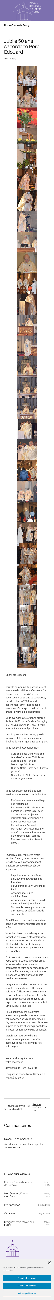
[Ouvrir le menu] (48, 25)
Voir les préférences (27, 1293)
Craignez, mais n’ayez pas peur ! (19, 1223)
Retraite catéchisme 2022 (41, 1106)
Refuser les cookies (27, 1285)
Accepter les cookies (27, 1278)
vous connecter (23, 1144)
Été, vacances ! (13, 1205)
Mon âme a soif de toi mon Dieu (16, 1195)
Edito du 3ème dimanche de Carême (18, 1183)
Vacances (9, 1213)
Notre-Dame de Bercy (16, 25)
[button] (49, 1262)
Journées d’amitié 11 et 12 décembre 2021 (16, 1107)
